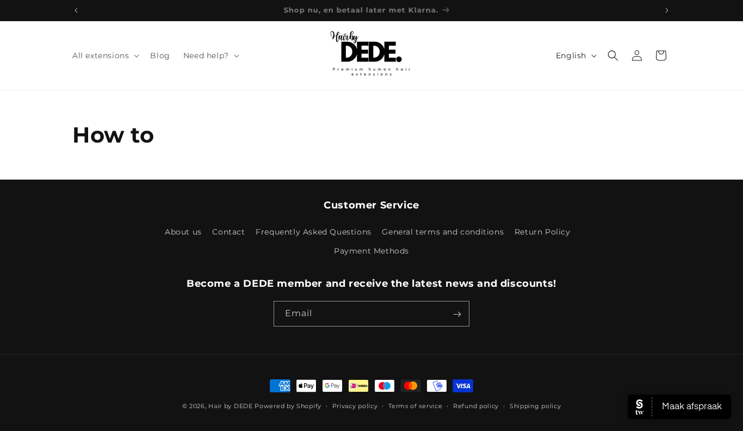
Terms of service (415, 405)
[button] (105, 55)
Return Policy (543, 232)
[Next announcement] (667, 10)
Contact (228, 232)
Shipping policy (535, 405)
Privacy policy (355, 405)
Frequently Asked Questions (313, 232)
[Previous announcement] (76, 10)
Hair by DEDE (230, 406)
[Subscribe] (457, 314)
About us (183, 232)
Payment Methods (371, 251)
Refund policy (476, 405)
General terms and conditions (443, 232)
